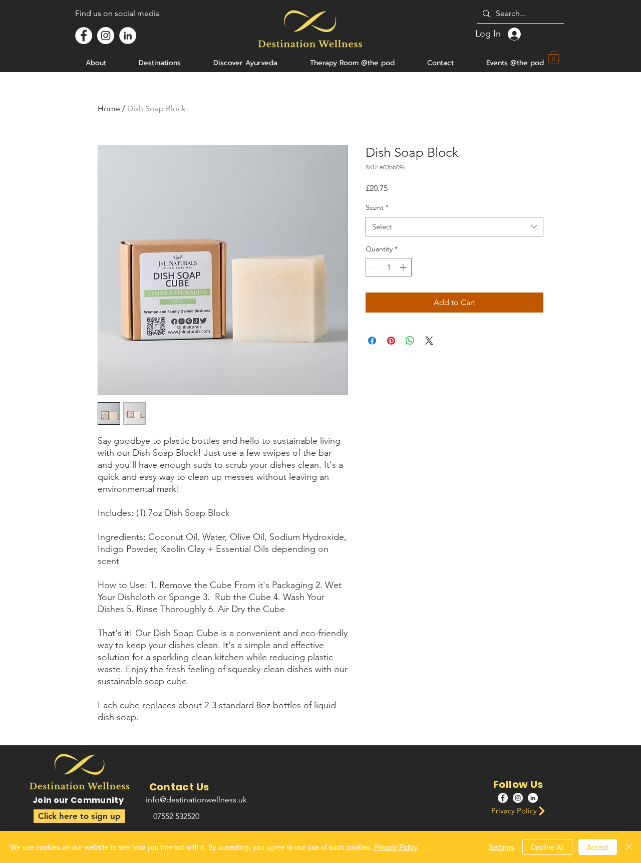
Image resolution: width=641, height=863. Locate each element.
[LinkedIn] (127, 35)
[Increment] (404, 267)
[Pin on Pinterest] (391, 341)
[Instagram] (105, 35)
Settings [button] (501, 847)
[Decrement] (373, 267)
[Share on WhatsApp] (410, 341)
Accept (597, 847)
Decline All (547, 847)
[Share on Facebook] (372, 341)
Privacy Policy (396, 847)
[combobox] (454, 226)
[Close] (629, 847)
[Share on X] (429, 341)
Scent (377, 207)
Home (109, 108)
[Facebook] (83, 35)
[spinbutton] (389, 267)
